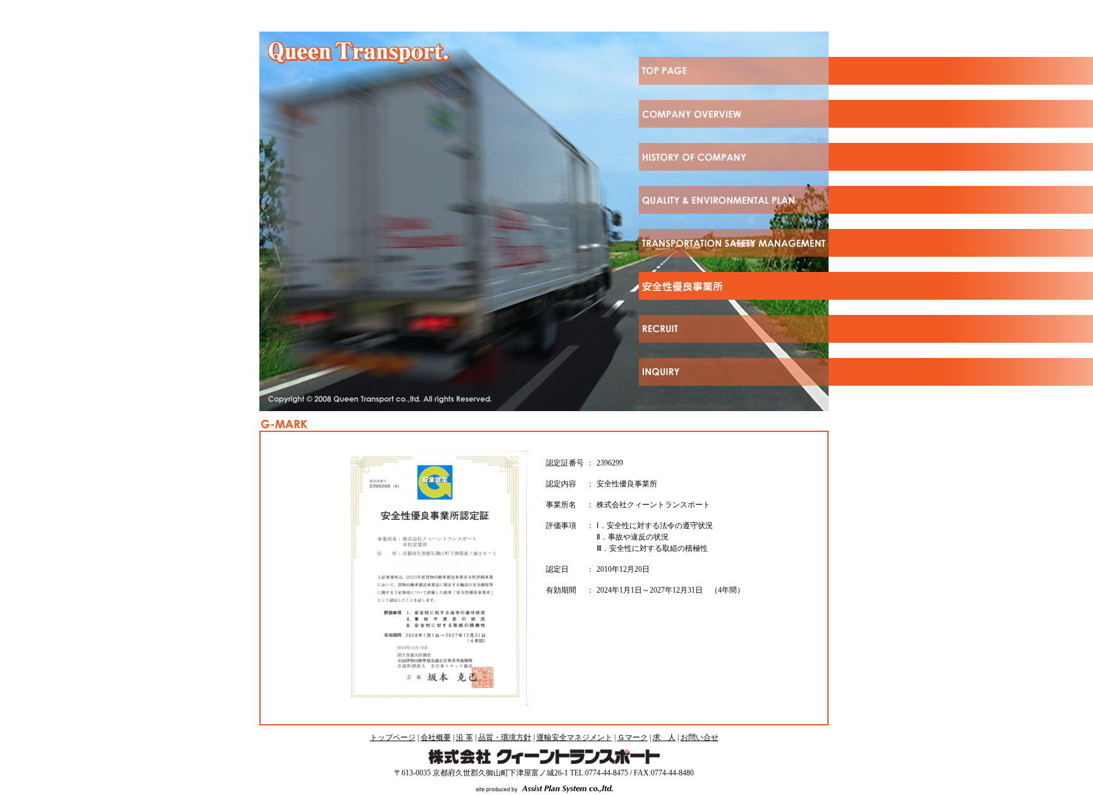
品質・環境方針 (504, 737)
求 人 (664, 737)
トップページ (393, 737)
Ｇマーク (632, 737)
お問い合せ (700, 737)
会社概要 (436, 737)
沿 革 (464, 737)
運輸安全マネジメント (574, 737)
